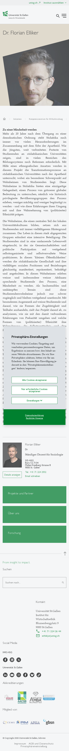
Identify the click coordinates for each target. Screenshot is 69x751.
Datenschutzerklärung (34, 415)
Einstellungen (33, 400)
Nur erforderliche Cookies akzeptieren (34, 390)
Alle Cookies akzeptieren (34, 380)
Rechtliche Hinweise (34, 418)
